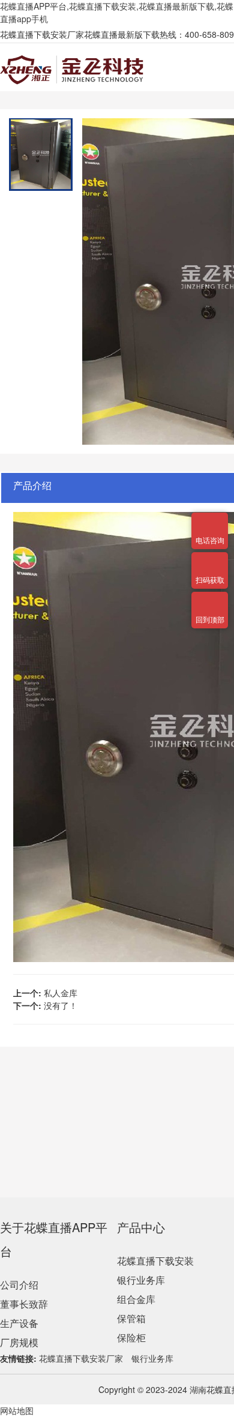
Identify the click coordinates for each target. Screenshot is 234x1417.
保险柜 (131, 1337)
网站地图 (17, 1410)
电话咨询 (210, 520)
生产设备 (19, 1323)
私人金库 (60, 993)
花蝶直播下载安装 (155, 1261)
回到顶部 (210, 599)
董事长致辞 (24, 1304)
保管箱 (131, 1318)
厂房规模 (19, 1342)
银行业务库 (141, 1280)
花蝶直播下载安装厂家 (81, 1358)
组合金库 (136, 1299)
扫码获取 (210, 559)
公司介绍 (19, 1285)
